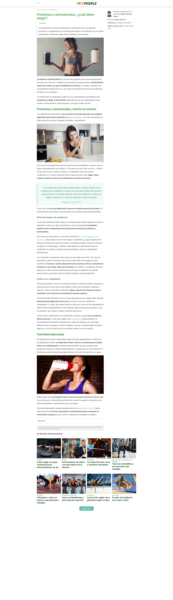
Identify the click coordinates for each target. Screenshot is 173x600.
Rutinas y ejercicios (69, 495)
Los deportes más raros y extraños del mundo (98, 463)
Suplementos (53, 9)
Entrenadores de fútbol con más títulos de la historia (73, 465)
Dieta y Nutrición (42, 9)
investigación (76, 319)
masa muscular (74, 117)
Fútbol (64, 460)
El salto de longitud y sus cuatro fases (122, 498)
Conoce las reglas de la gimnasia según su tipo (98, 498)
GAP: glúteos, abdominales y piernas (122, 460)
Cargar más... (86, 509)
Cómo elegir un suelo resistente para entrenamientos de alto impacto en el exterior (48, 465)
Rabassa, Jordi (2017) (71, 202)
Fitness (39, 460)
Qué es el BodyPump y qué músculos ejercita (73, 498)
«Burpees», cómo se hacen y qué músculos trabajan (48, 500)
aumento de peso (86, 408)
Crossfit (40, 495)
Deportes (90, 460)
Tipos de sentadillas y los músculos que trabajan (123, 466)
